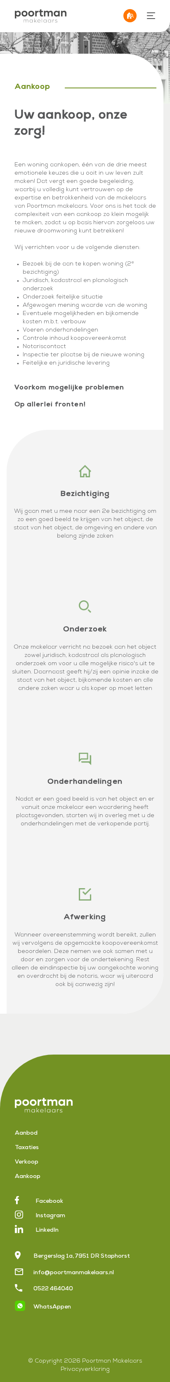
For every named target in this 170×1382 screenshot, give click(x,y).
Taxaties (27, 1148)
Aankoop (27, 1177)
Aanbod (26, 1133)
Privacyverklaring (85, 1370)
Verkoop (26, 1162)
